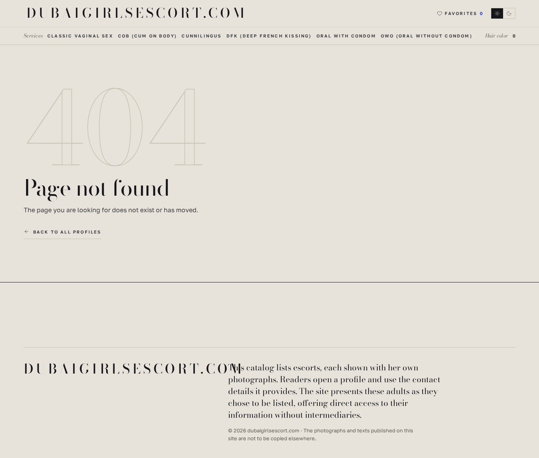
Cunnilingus (201, 35)
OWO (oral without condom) (426, 35)
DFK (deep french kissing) (269, 35)
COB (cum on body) (147, 35)
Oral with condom (346, 35)
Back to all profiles (67, 231)
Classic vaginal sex (80, 35)
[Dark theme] (503, 13)
